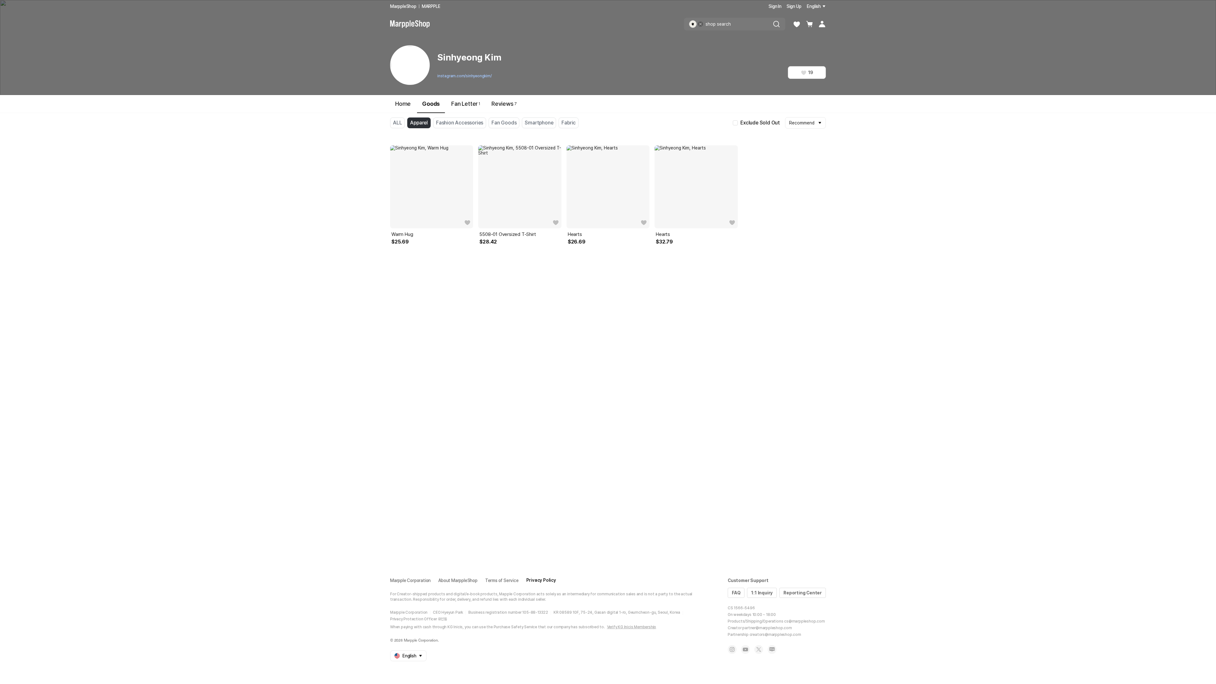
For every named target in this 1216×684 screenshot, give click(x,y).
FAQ (736, 592)
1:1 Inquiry (762, 592)
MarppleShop (403, 6)
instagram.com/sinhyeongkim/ (464, 76)
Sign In (775, 6)
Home (403, 103)
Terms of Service (502, 580)
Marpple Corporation (410, 580)
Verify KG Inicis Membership (631, 627)
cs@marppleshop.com (804, 621)
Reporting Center (802, 592)
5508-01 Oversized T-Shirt (507, 234)
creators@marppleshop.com (775, 634)
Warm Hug (402, 234)
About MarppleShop (458, 580)
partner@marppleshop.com (767, 628)
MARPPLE (431, 6)
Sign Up (794, 6)
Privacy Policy (541, 580)
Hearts (575, 234)
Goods (431, 103)
